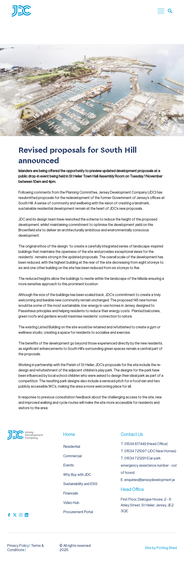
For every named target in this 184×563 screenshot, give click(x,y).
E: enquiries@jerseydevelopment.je (148, 480)
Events (68, 465)
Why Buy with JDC (77, 474)
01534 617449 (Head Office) (146, 444)
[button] (170, 11)
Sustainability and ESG (80, 484)
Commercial (72, 456)
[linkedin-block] (26, 515)
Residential (71, 446)
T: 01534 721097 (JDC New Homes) (148, 451)
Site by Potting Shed (161, 548)
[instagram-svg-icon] (20, 515)
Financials (70, 493)
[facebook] (9, 515)
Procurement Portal (78, 512)
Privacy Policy (18, 545)
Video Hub (71, 503)
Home (69, 434)
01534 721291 (135, 458)
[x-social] (15, 515)
